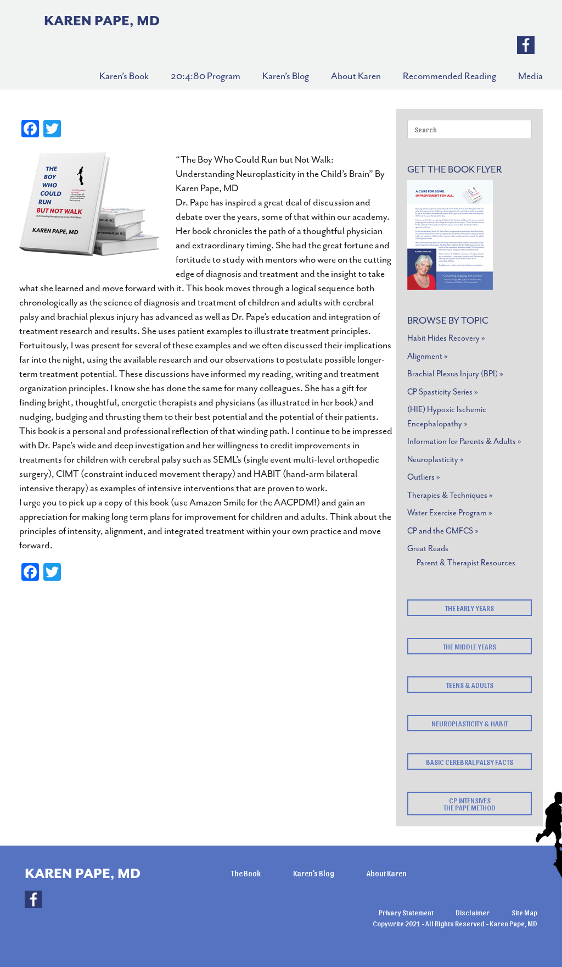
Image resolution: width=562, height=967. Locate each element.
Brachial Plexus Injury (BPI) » (455, 374)
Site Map (524, 912)
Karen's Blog (313, 873)
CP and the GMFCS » (443, 531)
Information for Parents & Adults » (464, 441)
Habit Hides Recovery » (446, 338)
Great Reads (427, 548)
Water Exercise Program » (449, 513)
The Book (246, 873)
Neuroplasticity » (435, 459)
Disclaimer (473, 912)
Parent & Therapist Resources (466, 563)
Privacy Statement (406, 912)
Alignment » (427, 356)
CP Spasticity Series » (442, 392)
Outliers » (423, 477)
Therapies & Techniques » (450, 495)
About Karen (387, 873)
